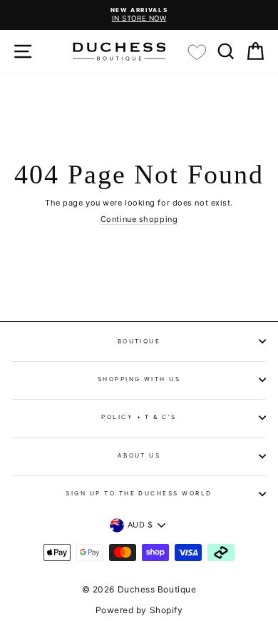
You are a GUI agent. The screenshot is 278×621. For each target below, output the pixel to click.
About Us (139, 455)
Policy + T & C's (139, 416)
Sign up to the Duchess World (139, 493)
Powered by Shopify (139, 610)
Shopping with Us (139, 379)
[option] (139, 15)
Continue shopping (139, 219)
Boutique (139, 341)
